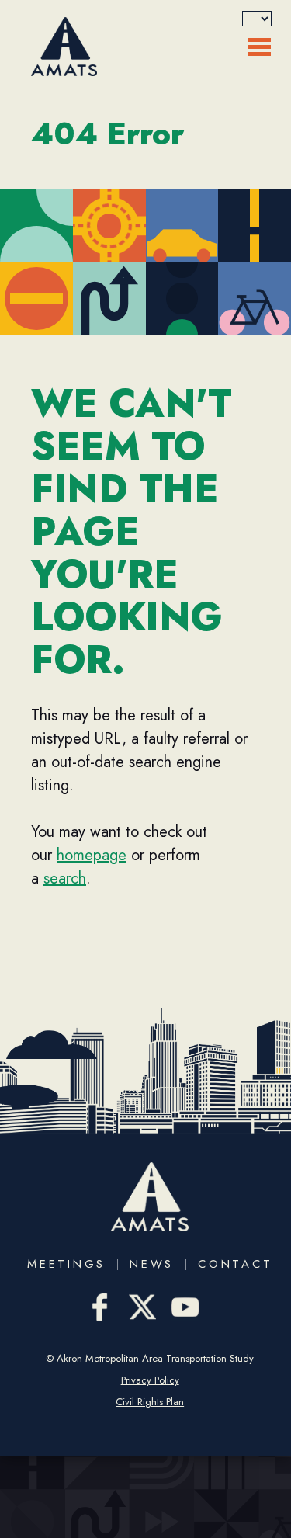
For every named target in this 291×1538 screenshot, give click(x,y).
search (64, 878)
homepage (91, 855)
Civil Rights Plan (150, 1402)
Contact (235, 1263)
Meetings (66, 1263)
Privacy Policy (150, 1380)
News (152, 1263)
